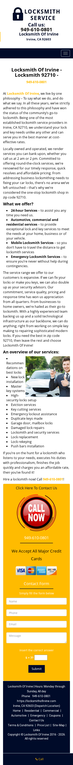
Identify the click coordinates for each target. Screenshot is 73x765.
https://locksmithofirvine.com (36, 701)
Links (36, 730)
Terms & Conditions (20, 725)
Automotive (19, 715)
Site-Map (59, 725)
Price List (43, 725)
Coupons (55, 715)
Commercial (51, 710)
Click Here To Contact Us (36, 488)
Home (17, 710)
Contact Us (36, 720)
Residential (32, 710)
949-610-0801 (36, 29)
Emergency (37, 715)
